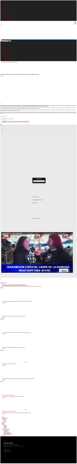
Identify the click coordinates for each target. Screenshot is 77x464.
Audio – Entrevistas (5, 3)
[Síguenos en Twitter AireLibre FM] (2, 130)
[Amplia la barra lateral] (0, 123)
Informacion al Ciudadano (6, 14)
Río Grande (5, 52)
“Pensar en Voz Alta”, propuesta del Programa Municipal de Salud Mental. (12, 396)
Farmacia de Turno (6, 56)
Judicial (3, 8)
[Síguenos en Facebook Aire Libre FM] (2, 127)
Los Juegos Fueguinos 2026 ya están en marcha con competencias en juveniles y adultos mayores (16, 332)
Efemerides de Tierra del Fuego (8, 59)
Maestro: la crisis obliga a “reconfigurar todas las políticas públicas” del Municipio (14, 284)
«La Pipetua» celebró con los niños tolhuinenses (9, 363)
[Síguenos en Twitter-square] (2, 133)
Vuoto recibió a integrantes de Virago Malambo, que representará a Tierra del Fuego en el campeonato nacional (18, 378)
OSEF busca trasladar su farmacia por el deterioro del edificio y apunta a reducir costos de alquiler (16, 412)
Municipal (5, 10)
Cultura (5, 46)
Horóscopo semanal (7, 18)
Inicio (3, 2)
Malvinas (5, 11)
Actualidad (3, 4)
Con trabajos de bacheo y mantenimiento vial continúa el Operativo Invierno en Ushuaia (14, 285)
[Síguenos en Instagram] (2, 129)
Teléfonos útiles (6, 15)
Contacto (3, 20)
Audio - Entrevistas (8, 62)
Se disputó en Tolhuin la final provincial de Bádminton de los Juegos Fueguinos (13, 347)
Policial (3, 7)
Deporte (5, 6)
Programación (4, 43)
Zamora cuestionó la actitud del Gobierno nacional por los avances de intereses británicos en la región (17, 301)
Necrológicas (6, 16)
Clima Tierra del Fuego (7, 17)
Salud (5, 5)
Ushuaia (5, 12)
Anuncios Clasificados (7, 19)
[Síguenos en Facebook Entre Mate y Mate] (2, 132)
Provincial (3, 9)
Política (3, 49)
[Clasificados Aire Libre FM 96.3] (2, 131)
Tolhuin (5, 13)
